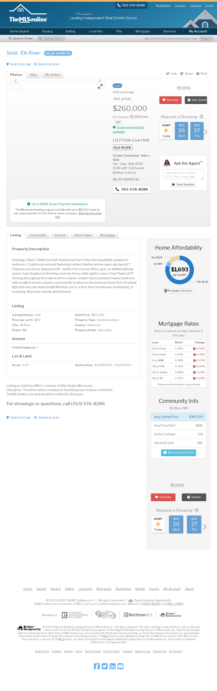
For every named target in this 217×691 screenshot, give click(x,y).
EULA (79, 651)
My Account (172, 589)
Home (27, 589)
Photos (16, 75)
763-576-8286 (134, 189)
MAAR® (155, 603)
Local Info (96, 31)
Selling (70, 31)
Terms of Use (93, 651)
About (189, 589)
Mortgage (142, 31)
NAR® (146, 603)
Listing (15, 235)
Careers (195, 5)
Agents (68, 651)
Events (154, 589)
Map (33, 75)
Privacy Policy (111, 651)
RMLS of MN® (175, 603)
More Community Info (181, 452)
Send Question (185, 184)
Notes (52, 75)
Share (189, 73)
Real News (163, 5)
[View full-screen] (100, 86)
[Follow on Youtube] (120, 667)
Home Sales (83, 235)
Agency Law (142, 651)
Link (174, 73)
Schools (60, 235)
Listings (56, 651)
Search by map (20, 64)
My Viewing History (51, 38)
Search (41, 589)
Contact (180, 5)
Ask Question (199, 100)
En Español (175, 651)
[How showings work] (201, 116)
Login (209, 5)
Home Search (19, 31)
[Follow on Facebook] (96, 667)
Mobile (140, 589)
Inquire (196, 497)
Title (119, 31)
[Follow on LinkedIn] (112, 667)
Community (38, 235)
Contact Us (159, 651)
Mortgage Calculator (180, 290)
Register (206, 38)
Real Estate (42, 651)
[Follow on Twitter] (104, 667)
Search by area (48, 64)
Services (169, 31)
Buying (47, 31)
